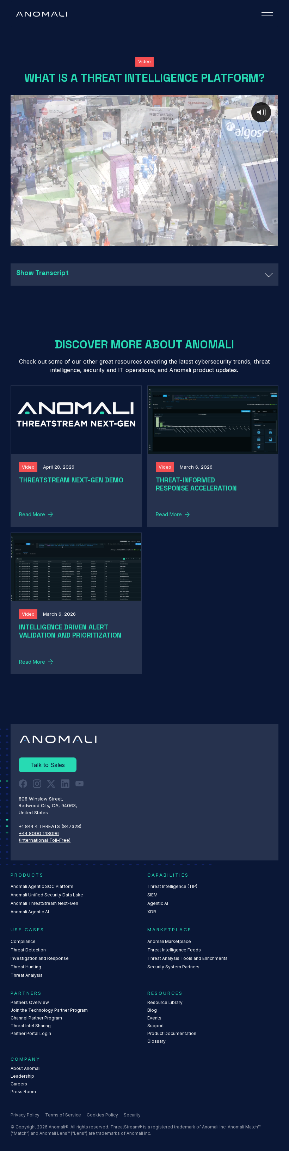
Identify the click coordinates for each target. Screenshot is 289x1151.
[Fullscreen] (271, 240)
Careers (19, 1083)
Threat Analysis (27, 975)
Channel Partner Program (36, 1018)
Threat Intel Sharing (31, 1025)
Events (154, 1018)
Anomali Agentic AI (30, 911)
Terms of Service (63, 1114)
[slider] (131, 240)
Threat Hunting (26, 966)
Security (132, 1114)
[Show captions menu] (229, 240)
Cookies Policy (102, 1114)
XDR (151, 911)
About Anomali (26, 1068)
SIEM (152, 894)
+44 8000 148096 (39, 833)
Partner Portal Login (31, 1033)
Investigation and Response (40, 958)
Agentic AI (157, 903)
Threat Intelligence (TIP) (172, 886)
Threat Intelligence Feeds (174, 949)
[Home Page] (41, 14)
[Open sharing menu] (257, 240)
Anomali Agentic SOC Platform (42, 886)
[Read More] (76, 456)
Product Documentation (171, 1033)
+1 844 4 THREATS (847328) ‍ (51, 826)
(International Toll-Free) (44, 840)
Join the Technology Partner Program (49, 1010)
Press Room (23, 1091)
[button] (267, 14)
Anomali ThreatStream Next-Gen (44, 903)
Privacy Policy (25, 1114)
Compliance (23, 941)
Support (155, 1025)
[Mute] (243, 240)
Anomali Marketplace (169, 941)
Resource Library (165, 1002)
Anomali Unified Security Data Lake (47, 894)
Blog (152, 1010)
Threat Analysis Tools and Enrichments (187, 958)
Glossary (156, 1041)
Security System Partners (173, 966)
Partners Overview (30, 1002)
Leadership (22, 1076)
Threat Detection (28, 949)
